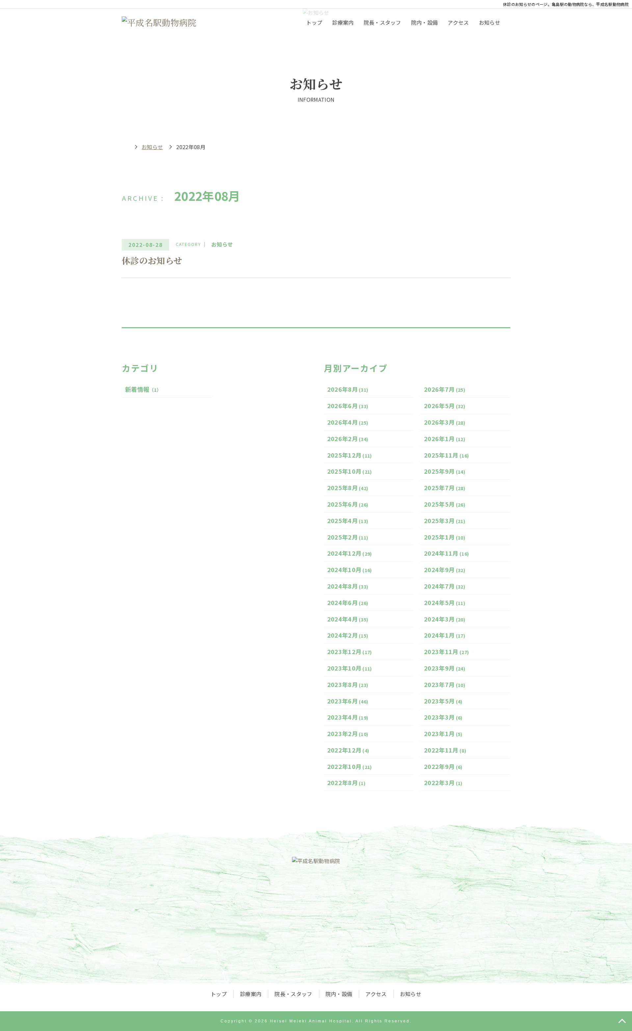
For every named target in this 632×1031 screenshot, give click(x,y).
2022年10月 (349, 766)
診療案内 (343, 22)
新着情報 (143, 389)
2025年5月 (444, 504)
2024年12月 (349, 553)
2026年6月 (347, 405)
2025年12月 (349, 455)
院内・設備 (424, 22)
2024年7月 (444, 586)
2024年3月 (444, 619)
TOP (622, 1021)
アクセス (458, 22)
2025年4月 (347, 520)
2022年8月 (346, 782)
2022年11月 (445, 750)
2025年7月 (444, 487)
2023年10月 (349, 668)
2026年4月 (347, 422)
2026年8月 (347, 389)
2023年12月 (349, 651)
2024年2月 (347, 635)
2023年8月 (347, 684)
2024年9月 (444, 569)
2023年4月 (347, 717)
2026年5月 (444, 405)
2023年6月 (347, 701)
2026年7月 (444, 389)
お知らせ (489, 22)
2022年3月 (443, 782)
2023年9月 (444, 668)
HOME (125, 146)
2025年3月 (444, 520)
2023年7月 (444, 684)
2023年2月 (347, 733)
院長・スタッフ (382, 22)
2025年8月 (347, 487)
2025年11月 (446, 455)
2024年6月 (347, 602)
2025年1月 (444, 537)
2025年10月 (349, 471)
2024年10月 (349, 569)
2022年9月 (443, 766)
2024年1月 (444, 635)
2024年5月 (444, 602)
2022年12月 (348, 750)
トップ (314, 22)
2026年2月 (347, 438)
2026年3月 (444, 422)
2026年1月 (444, 438)
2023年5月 (443, 701)
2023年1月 (443, 733)
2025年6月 (347, 504)
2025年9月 (444, 471)
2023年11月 (446, 651)
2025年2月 (347, 537)
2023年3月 (443, 717)
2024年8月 (347, 586)
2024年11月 (446, 553)
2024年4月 (347, 619)
